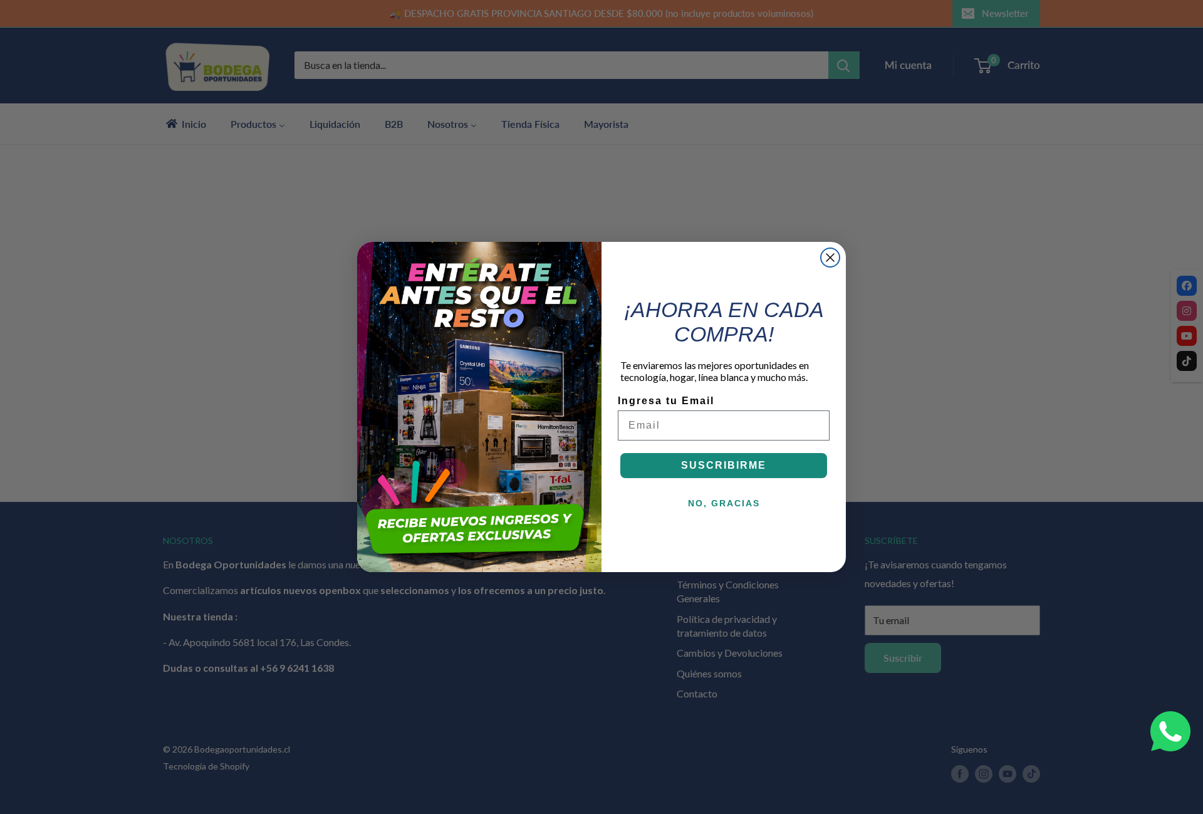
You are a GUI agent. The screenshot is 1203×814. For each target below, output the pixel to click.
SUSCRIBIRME (723, 465)
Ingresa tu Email (666, 400)
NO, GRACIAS (724, 503)
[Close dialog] (830, 257)
